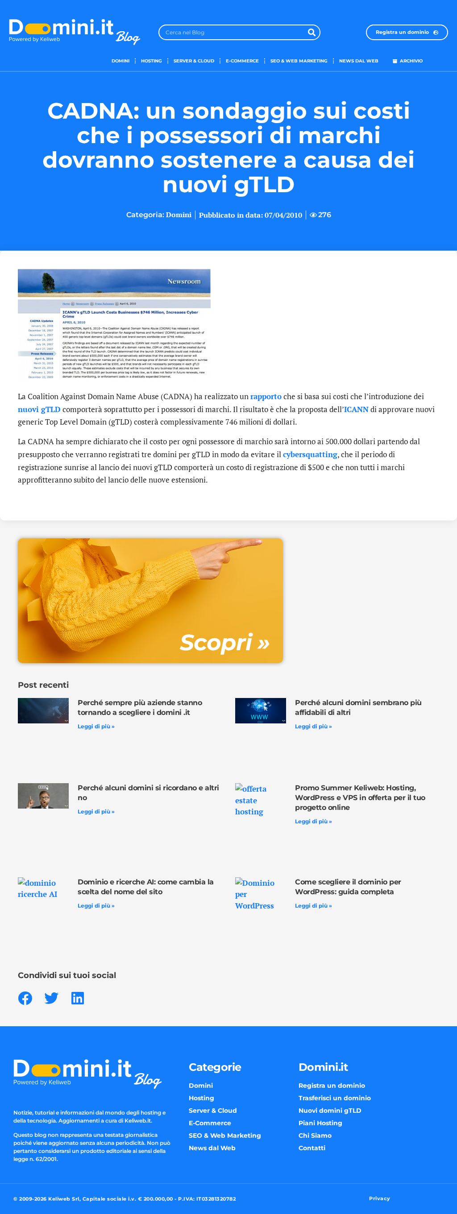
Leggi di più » (96, 726)
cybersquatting (310, 454)
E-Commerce (242, 61)
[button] (25, 998)
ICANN (356, 409)
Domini (120, 61)
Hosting (151, 61)
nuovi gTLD (39, 409)
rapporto (266, 396)
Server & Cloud (194, 61)
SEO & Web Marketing (299, 61)
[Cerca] (312, 32)
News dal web (358, 61)
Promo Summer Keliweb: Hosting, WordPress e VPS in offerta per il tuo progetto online (360, 798)
